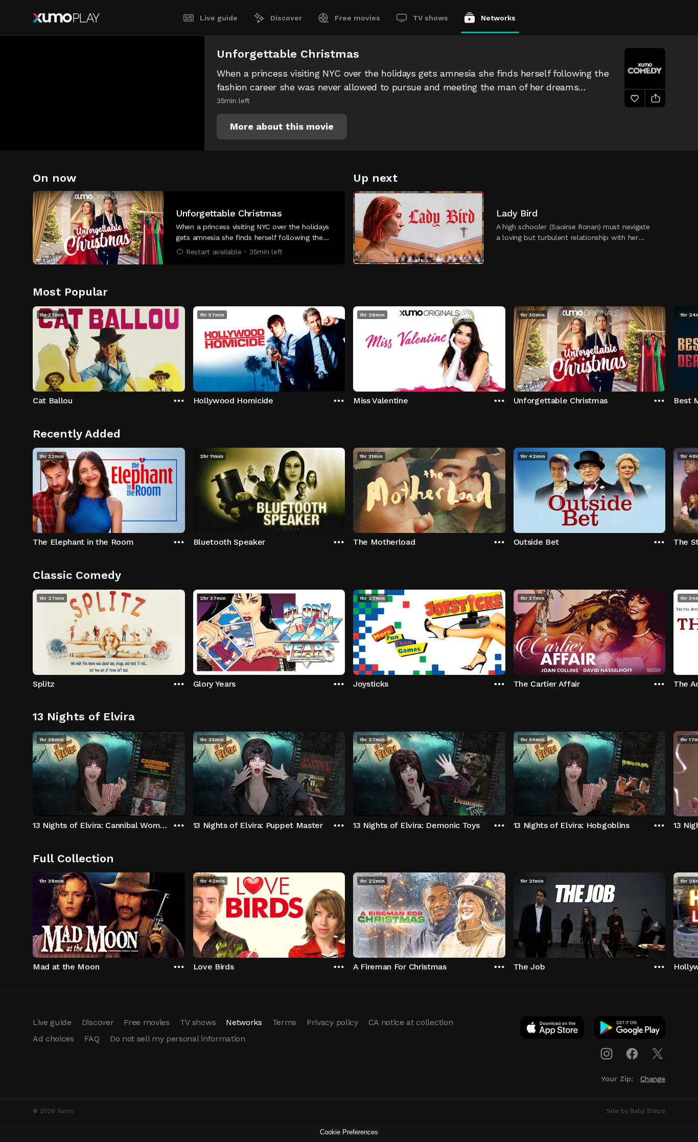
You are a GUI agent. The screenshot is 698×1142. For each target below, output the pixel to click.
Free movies (357, 18)
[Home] (66, 17)
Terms (284, 1022)
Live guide (219, 18)
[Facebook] (632, 1053)
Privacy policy (332, 1022)
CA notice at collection (410, 1022)
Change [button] (652, 1079)
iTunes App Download (553, 1029)
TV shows (430, 18)
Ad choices (53, 1038)
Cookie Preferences (349, 1132)
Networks (498, 18)
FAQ (92, 1038)
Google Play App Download (630, 1029)
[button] (282, 126)
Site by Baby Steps (636, 1110)
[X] (657, 1053)
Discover (286, 18)
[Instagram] (606, 1053)
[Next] (665, 346)
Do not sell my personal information (177, 1038)
